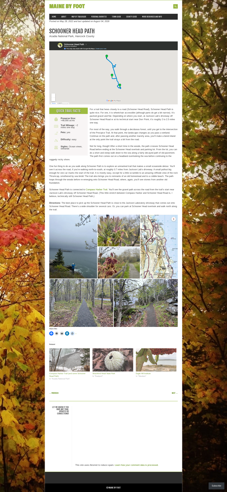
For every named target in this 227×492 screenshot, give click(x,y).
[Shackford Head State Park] (112, 359)
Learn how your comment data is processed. (136, 465)
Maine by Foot (67, 6)
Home (54, 17)
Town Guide (116, 17)
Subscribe (216, 486)
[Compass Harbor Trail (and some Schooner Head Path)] (69, 359)
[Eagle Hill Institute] (156, 359)
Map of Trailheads (79, 17)
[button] (73, 247)
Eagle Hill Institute (143, 373)
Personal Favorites (99, 17)
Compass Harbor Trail (96, 189)
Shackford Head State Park (103, 373)
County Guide (131, 17)
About (63, 17)
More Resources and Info (152, 17)
